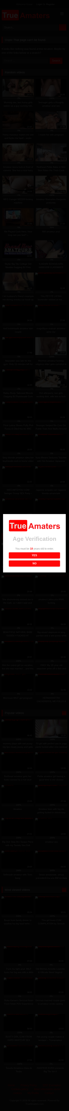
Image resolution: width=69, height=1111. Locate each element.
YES (34, 555)
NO (34, 563)
